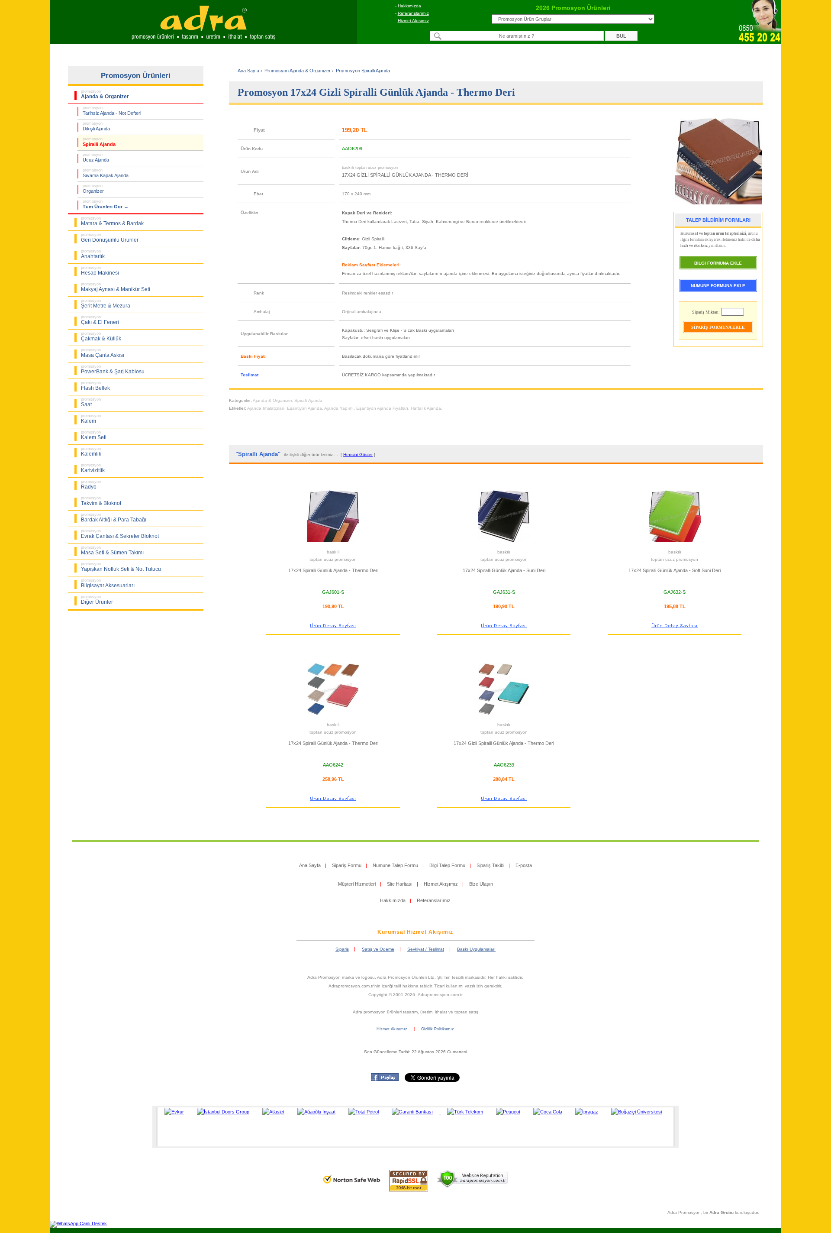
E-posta (523, 865)
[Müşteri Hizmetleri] (759, 41)
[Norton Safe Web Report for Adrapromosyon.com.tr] (351, 1186)
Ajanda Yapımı (339, 408)
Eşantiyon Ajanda (304, 408)
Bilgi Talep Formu (447, 865)
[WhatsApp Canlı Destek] (78, 1223)
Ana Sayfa (248, 70)
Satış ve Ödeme (378, 949)
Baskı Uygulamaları (476, 949)
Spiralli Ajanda (308, 400)
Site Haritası (399, 884)
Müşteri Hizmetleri (357, 884)
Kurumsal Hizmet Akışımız (415, 932)
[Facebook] (385, 1079)
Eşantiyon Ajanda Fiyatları (382, 408)
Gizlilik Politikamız (437, 1029)
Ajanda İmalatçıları (265, 408)
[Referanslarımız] (414, 1126)
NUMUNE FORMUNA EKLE (718, 285)
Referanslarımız (413, 13)
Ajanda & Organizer (272, 400)
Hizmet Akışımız (413, 20)
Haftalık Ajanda (426, 408)
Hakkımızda (409, 5)
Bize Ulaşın (481, 884)
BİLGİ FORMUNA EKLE (718, 263)
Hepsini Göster (358, 454)
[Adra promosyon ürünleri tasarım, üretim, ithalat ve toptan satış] (203, 41)
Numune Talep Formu (395, 865)
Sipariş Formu (346, 865)
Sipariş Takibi (490, 865)
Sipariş (342, 949)
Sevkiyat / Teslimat (425, 949)
